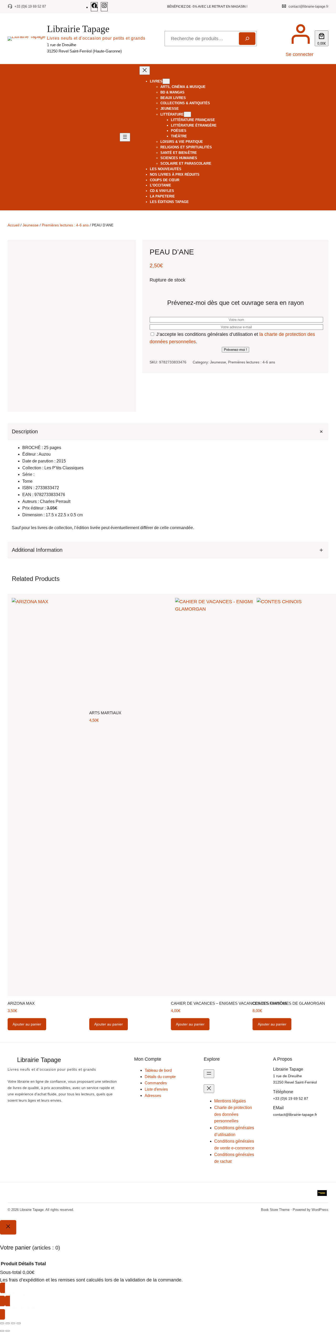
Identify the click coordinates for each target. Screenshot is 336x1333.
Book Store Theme (275, 1210)
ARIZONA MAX (21, 1003)
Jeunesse (31, 225)
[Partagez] (13, 1323)
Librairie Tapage (78, 29)
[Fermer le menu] (144, 70)
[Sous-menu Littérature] (187, 114)
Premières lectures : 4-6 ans (65, 225)
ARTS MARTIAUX (105, 713)
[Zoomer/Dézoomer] (2, 1323)
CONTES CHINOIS (270, 1003)
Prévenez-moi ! (235, 350)
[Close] (8, 1227)
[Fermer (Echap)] (19, 1323)
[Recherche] (247, 38)
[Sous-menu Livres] (166, 81)
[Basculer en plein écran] (8, 1323)
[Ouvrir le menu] (125, 137)
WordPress (320, 1210)
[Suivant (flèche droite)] (8, 1331)
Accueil (13, 225)
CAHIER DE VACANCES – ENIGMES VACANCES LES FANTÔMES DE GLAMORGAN (248, 1003)
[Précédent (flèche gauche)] (2, 1331)
